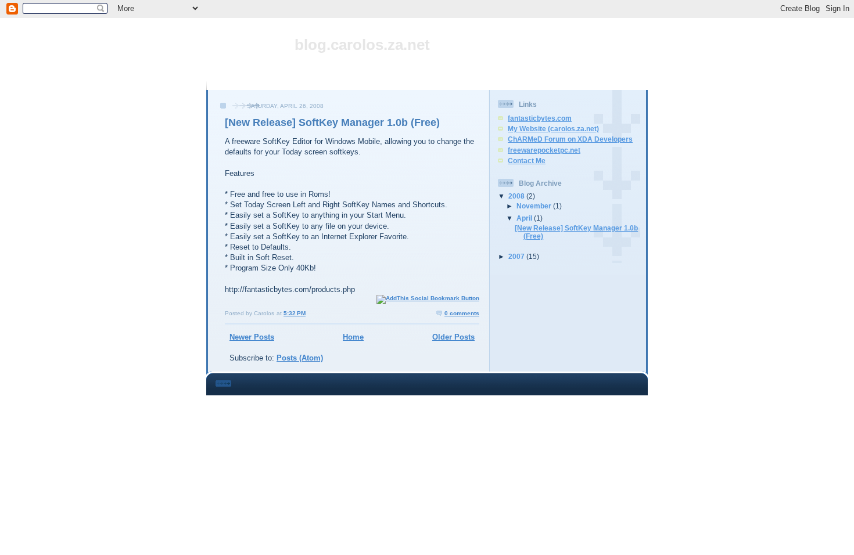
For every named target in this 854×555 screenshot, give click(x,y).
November (534, 206)
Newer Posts (251, 337)
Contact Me (527, 160)
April (525, 218)
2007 (517, 256)
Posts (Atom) (300, 358)
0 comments (461, 313)
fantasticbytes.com (540, 118)
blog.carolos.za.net (362, 44)
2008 (517, 196)
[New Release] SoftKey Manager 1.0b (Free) (332, 122)
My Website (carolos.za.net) (553, 128)
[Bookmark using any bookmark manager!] (427, 298)
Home (353, 337)
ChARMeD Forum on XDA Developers (570, 139)
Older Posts (453, 337)
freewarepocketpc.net (544, 150)
